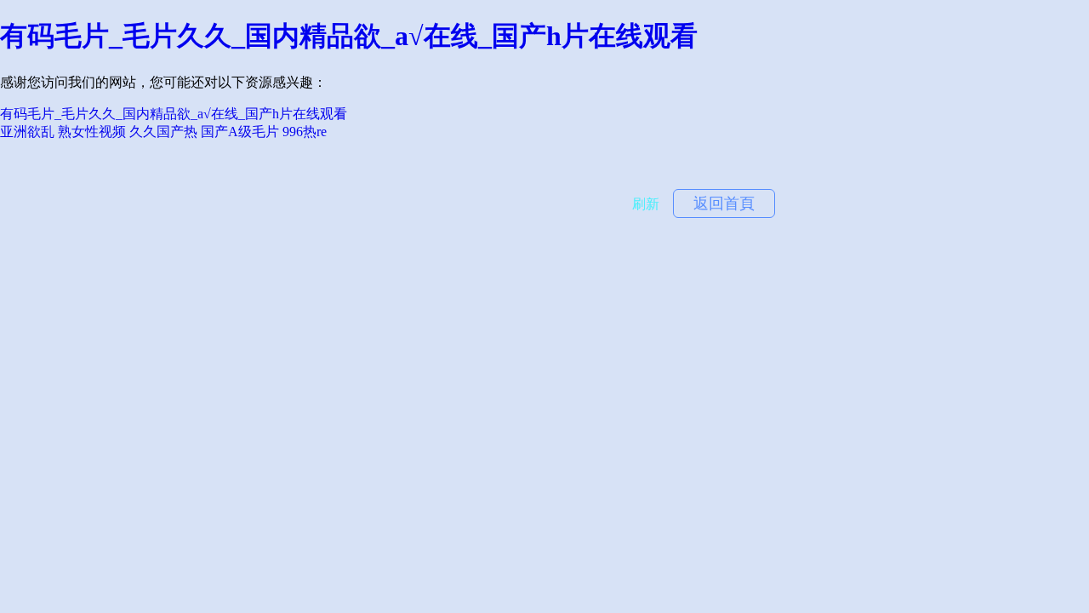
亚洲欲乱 (27, 131)
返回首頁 (724, 203)
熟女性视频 (92, 131)
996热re (304, 131)
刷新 (645, 204)
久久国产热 (163, 131)
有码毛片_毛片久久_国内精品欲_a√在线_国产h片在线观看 (349, 35)
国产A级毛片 (240, 131)
